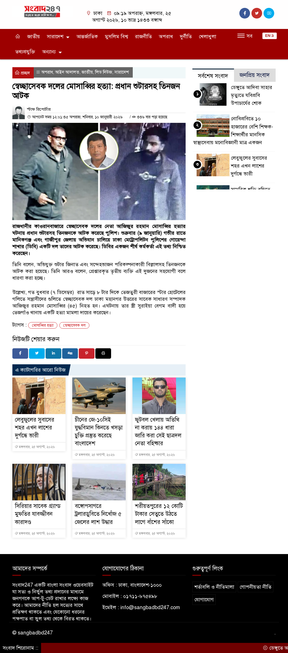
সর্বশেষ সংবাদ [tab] (213, 76)
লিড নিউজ (103, 72)
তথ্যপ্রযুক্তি (25, 52)
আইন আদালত (67, 72)
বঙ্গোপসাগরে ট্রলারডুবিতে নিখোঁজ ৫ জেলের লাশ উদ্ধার (98, 514)
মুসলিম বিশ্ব (116, 36)
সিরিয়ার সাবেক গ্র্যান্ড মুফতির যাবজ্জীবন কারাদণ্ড (38, 514)
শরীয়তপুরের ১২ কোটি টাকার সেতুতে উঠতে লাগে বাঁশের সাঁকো (159, 514)
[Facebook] (20, 353)
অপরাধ (166, 36)
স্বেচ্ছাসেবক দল (74, 325)
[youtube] (269, 13)
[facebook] (244, 13)
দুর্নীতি (186, 36)
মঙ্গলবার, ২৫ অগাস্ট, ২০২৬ (36, 447)
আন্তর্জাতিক (87, 36)
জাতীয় (33, 36)
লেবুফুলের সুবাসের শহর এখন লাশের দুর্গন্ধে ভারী (34, 427)
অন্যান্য (49, 52)
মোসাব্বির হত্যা (42, 325)
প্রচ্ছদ (25, 73)
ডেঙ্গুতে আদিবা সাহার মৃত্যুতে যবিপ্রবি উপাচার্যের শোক (251, 95)
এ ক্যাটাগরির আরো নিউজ (40, 370)
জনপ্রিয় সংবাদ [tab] (255, 75)
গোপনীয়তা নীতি (255, 587)
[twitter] (256, 13)
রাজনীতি (143, 36)
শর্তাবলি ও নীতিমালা (214, 587)
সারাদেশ (55, 36)
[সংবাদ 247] (42, 11)
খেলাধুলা (207, 36)
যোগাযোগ (204, 599)
